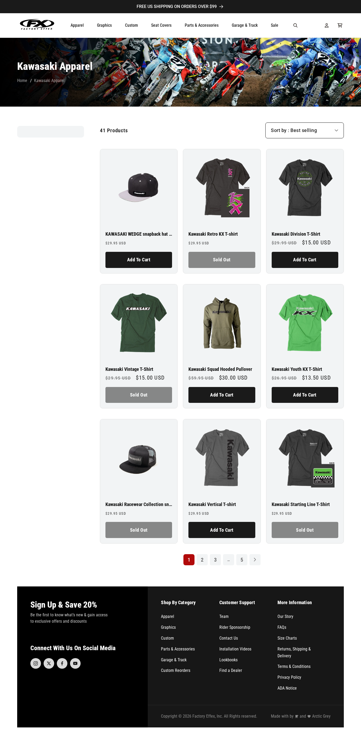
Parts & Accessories (178, 649)
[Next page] (255, 559)
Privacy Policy (289, 677)
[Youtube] (75, 663)
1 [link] (189, 560)
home (22, 80)
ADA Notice (287, 688)
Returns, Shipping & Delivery (294, 652)
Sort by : (280, 130)
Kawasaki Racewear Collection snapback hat (138, 504)
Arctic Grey (321, 716)
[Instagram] (35, 663)
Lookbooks (228, 659)
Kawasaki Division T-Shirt (296, 234)
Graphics (168, 627)
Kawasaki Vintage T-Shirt (129, 369)
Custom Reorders (175, 670)
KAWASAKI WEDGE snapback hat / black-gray (138, 234)
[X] (49, 663)
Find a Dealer (230, 670)
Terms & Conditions (294, 666)
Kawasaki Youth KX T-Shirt (297, 369)
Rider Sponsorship (234, 627)
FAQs (281, 627)
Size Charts (287, 638)
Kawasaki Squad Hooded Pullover (220, 369)
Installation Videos (235, 649)
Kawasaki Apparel (49, 80)
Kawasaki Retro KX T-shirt (213, 234)
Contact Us (228, 638)
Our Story (285, 616)
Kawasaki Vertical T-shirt (212, 504)
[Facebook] (62, 663)
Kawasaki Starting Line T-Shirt (301, 504)
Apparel (167, 616)
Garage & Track (174, 659)
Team (224, 616)
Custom (167, 638)
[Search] (295, 25)
